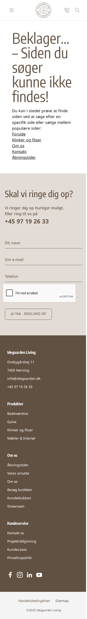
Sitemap (62, 601)
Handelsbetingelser (34, 601)
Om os (18, 146)
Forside (19, 134)
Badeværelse (17, 414)
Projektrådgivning (21, 542)
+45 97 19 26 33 (27, 222)
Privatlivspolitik (19, 558)
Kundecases (17, 550)
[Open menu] (11, 10)
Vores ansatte (18, 474)
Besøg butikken (19, 490)
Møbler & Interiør (21, 439)
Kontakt (19, 152)
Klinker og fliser (26, 140)
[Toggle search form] (77, 10)
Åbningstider (24, 157)
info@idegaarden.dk (23, 379)
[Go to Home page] (43, 10)
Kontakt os (15, 533)
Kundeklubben (19, 498)
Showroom (15, 507)
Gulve (11, 422)
